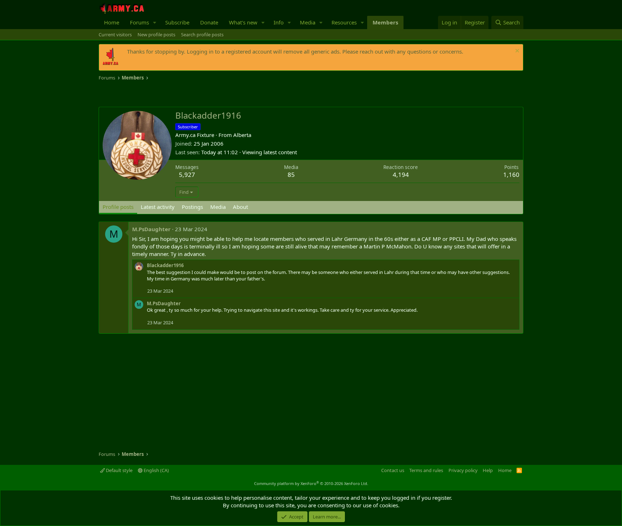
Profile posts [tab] (118, 206)
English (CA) (156, 470)
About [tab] (240, 206)
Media (307, 22)
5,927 (187, 174)
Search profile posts (202, 34)
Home (111, 22)
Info (279, 22)
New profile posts (156, 34)
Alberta (242, 134)
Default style (118, 470)
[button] (155, 22)
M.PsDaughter (151, 229)
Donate (209, 22)
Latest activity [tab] (158, 206)
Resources (344, 22)
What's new (243, 22)
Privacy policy (463, 470)
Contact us (392, 470)
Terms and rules (426, 470)
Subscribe (177, 22)
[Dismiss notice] (516, 51)
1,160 (511, 174)
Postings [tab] (192, 206)
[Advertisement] (183, 94)
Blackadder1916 (165, 265)
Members (385, 22)
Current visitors (115, 34)
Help (488, 470)
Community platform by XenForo (311, 483)
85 (291, 174)
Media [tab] (218, 206)
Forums (139, 22)
